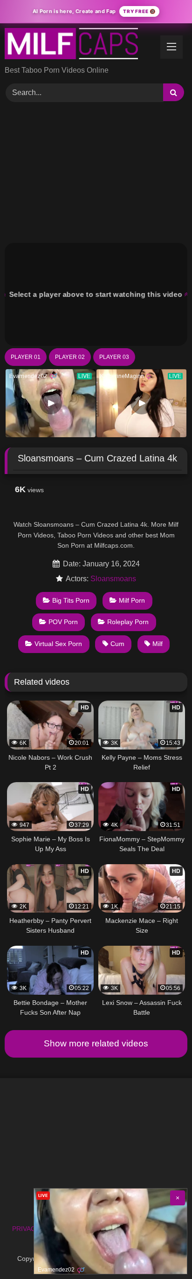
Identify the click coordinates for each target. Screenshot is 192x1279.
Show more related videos (96, 1043)
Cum (117, 643)
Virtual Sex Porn (58, 643)
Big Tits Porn (70, 600)
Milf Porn (132, 600)
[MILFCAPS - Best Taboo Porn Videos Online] (79, 45)
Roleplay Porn (128, 622)
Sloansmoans (113, 579)
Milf (157, 643)
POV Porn (63, 622)
